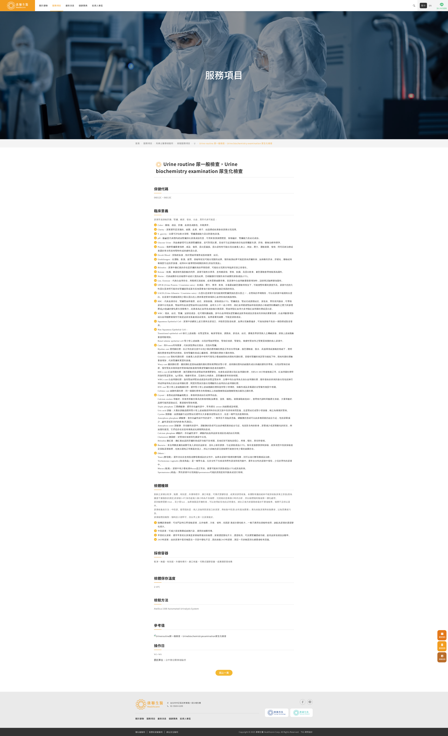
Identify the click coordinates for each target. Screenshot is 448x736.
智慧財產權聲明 (156, 732)
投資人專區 (185, 718)
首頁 (137, 143)
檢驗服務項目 (183, 143)
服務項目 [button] (56, 5)
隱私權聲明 (140, 732)
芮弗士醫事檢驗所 (164, 143)
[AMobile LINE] (310, 702)
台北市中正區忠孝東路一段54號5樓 (185, 702)
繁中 (423, 5)
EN (430, 5)
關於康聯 (139, 718)
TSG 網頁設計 (307, 732)
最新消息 (162, 718)
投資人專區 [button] (97, 5)
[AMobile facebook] (302, 702)
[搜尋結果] (414, 5)
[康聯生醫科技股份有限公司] (17, 5)
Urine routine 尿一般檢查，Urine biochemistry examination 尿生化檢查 (235, 143)
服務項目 (147, 143)
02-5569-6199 (176, 706)
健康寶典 (83, 5)
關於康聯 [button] (43, 5)
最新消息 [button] (70, 5)
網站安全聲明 (172, 732)
